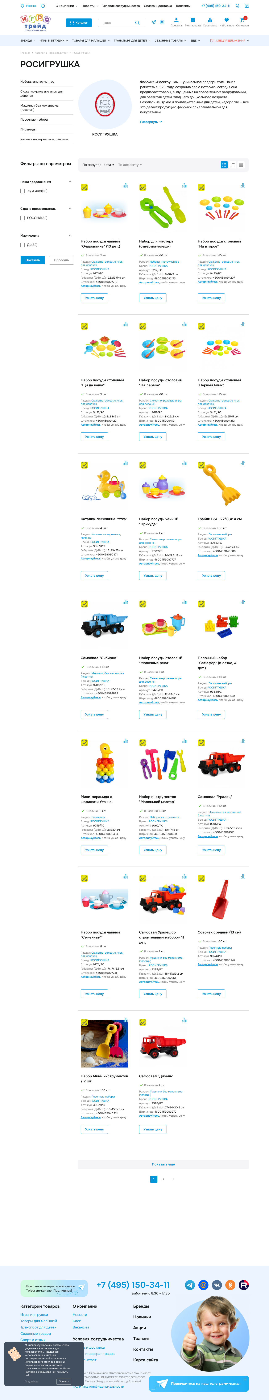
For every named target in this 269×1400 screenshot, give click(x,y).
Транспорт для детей (130, 40)
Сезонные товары (169, 40)
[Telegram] (154, 23)
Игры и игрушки (52, 40)
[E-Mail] (162, 23)
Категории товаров (40, 1306)
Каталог (81, 23)
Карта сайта (145, 1360)
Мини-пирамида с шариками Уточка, (97, 799)
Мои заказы (193, 25)
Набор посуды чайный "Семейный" (100, 935)
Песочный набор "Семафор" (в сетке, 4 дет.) (217, 663)
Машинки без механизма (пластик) (39, 107)
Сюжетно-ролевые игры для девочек (41, 93)
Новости (88, 6)
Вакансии (81, 1327)
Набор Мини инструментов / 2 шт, (104, 1078)
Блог (77, 1321)
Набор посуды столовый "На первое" (160, 382)
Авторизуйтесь (91, 286)
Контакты (183, 6)
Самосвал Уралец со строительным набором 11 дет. (161, 937)
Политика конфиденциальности (98, 1386)
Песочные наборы (34, 119)
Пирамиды (28, 129)
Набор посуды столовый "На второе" (219, 244)
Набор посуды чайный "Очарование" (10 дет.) (100, 244)
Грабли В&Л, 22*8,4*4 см (220, 519)
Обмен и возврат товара (94, 1354)
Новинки (142, 1317)
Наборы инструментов (37, 82)
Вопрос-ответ (84, 1360)
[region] (46, 191)
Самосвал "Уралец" (215, 797)
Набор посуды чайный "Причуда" (158, 521)
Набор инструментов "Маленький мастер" (157, 799)
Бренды (141, 1306)
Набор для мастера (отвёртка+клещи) (156, 244)
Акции (139, 1327)
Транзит (141, 1338)
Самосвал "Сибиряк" (99, 658)
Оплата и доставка (158, 6)
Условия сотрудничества (121, 6)
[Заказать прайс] (247, 6)
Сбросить (61, 260)
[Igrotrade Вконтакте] (217, 1285)
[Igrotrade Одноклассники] (230, 1285)
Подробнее (31, 1381)
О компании (65, 6)
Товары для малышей (89, 40)
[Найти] (137, 24)
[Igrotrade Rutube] (244, 1285)
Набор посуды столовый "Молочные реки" (160, 660)
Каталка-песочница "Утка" (104, 519)
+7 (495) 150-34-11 (215, 6)
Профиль (176, 25)
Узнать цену (94, 298)
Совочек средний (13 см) (219, 932)
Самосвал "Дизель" (156, 1076)
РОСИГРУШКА (99, 269)
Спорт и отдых (32, 1340)
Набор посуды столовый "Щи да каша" (102, 382)
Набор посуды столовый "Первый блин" (219, 382)
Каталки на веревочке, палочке (44, 139)
